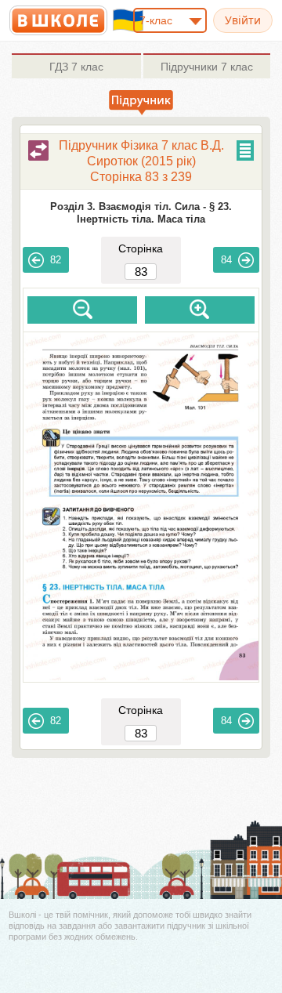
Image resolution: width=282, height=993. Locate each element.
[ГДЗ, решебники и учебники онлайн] (58, 20)
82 (55, 260)
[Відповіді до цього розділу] (38, 150)
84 (226, 260)
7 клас (76, 66)
